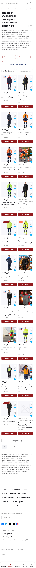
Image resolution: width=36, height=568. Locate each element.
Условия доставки (24, 497)
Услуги (4, 493)
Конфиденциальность (8, 549)
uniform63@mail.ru (7, 537)
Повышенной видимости (12, 62)
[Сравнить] (15, 87)
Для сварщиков (24, 57)
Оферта (20, 549)
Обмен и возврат (7, 506)
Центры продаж (18, 502)
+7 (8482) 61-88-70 (7, 534)
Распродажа (15, 489)
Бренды (26, 489)
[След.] (30, 447)
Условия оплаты (7, 497)
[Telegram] (6, 524)
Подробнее (9, 106)
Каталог (4, 489)
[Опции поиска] (27, 3)
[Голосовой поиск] (31, 3)
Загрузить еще (17, 441)
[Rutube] (14, 524)
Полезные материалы (18, 493)
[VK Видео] (17, 524)
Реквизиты (21, 506)
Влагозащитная (9, 57)
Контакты (5, 502)
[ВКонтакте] (2, 524)
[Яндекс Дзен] (10, 524)
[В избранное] (15, 79)
